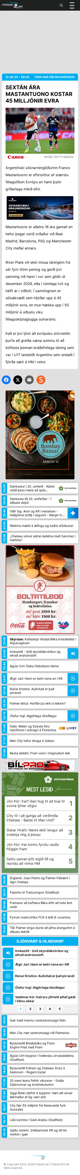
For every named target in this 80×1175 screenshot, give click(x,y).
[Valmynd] (72, 5)
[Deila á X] (17, 379)
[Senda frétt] (29, 379)
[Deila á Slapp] (40, 379)
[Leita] (61, 5)
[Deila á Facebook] (6, 379)
